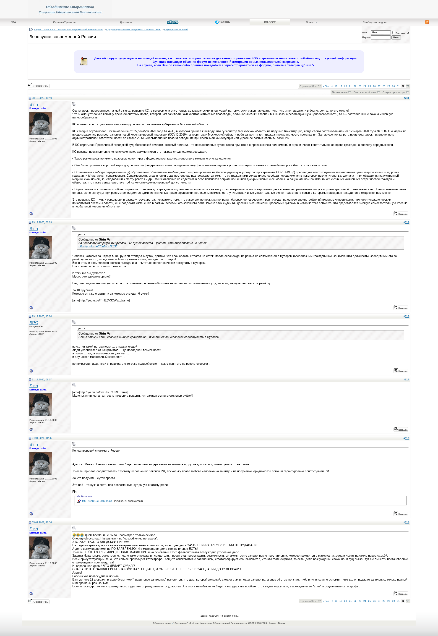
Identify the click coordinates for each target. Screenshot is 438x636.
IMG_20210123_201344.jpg (96, 501)
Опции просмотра (394, 92)
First (326, 86)
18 (336, 86)
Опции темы (339, 92)
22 (355, 86)
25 (369, 86)
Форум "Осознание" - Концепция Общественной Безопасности (68, 29)
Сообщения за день (375, 22)
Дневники (126, 22)
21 (350, 86)
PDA (13, 22)
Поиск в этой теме (365, 92)
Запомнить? (402, 33)
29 (388, 86)
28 (384, 86)
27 (379, 86)
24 (364, 86)
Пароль (366, 37)
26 (374, 86)
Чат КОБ (224, 22)
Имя (364, 32)
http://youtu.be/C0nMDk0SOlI (97, 246)
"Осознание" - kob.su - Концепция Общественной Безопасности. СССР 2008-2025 (220, 623)
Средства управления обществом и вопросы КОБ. (133, 29)
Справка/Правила (64, 22)
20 (345, 86)
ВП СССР (270, 22)
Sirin (33, 104)
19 (340, 86)
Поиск (310, 22)
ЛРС (33, 322)
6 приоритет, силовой (176, 29)
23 (360, 86)
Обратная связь (162, 623)
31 (398, 86)
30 (393, 86)
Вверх (281, 623)
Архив (272, 623)
